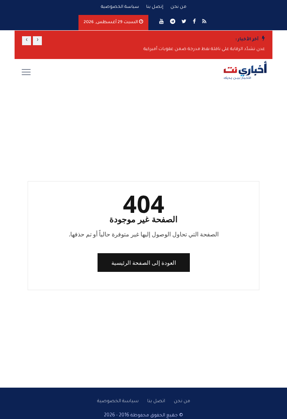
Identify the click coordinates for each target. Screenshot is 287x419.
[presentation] (37, 40)
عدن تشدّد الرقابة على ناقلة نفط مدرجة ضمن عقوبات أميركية (204, 49)
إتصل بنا (154, 7)
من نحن (178, 7)
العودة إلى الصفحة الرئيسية (143, 262)
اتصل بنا (156, 401)
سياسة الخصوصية (120, 7)
